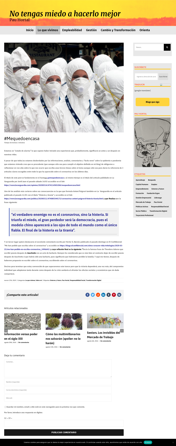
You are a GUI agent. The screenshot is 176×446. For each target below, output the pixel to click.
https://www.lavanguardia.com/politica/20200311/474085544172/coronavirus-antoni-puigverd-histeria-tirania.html (53, 198)
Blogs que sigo (152, 102)
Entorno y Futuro (55, 280)
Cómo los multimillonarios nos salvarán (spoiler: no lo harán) (21, 338)
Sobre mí (39, 280)
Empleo (154, 184)
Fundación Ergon (153, 193)
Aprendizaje (140, 180)
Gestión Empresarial (143, 198)
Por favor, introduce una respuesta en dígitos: (23, 412)
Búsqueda (152, 180)
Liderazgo (158, 198)
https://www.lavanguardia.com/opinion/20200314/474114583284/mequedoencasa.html (42, 185)
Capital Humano (142, 184)
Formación (140, 193)
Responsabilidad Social (77, 280)
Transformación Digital (93, 280)
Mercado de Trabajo (143, 202)
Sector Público (141, 211)
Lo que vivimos (30, 280)
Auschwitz (31, 253)
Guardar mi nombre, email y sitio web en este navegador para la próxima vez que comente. (46, 407)
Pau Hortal (65, 280)
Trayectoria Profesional (144, 215)
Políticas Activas (142, 207)
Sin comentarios (23, 347)
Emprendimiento (142, 189)
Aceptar (148, 442)
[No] (173, 442)
